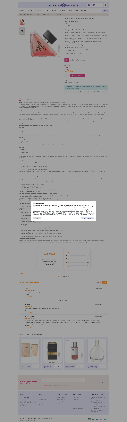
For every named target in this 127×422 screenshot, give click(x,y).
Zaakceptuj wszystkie (87, 218)
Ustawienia (36, 218)
